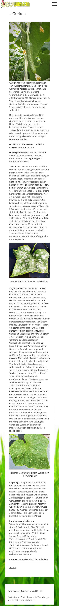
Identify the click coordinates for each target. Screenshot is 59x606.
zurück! (12, 567)
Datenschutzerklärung (32, 591)
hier (36, 559)
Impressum (13, 591)
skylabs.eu (30, 600)
